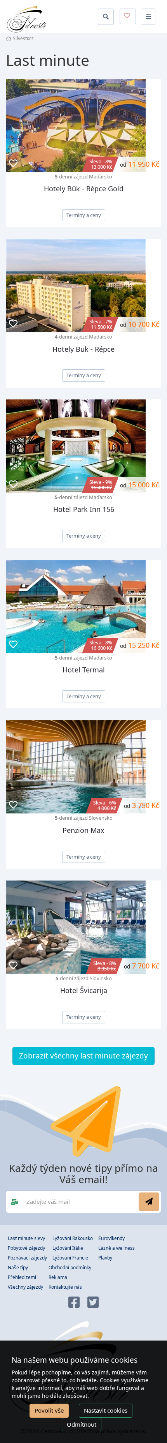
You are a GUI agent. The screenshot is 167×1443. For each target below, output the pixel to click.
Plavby (105, 1257)
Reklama (58, 1277)
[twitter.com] (93, 1303)
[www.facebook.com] (74, 1303)
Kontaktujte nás (65, 1287)
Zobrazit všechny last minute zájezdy (83, 1056)
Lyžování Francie (70, 1257)
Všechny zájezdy (25, 1287)
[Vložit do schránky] (13, 163)
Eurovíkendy (111, 1238)
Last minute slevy (26, 1238)
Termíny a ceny (83, 215)
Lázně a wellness (116, 1248)
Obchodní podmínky (70, 1267)
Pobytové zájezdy (26, 1248)
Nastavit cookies (105, 1410)
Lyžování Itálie (67, 1248)
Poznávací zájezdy (27, 1257)
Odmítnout (81, 1424)
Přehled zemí (22, 1277)
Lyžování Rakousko (72, 1238)
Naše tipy (18, 1267)
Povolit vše (49, 1410)
